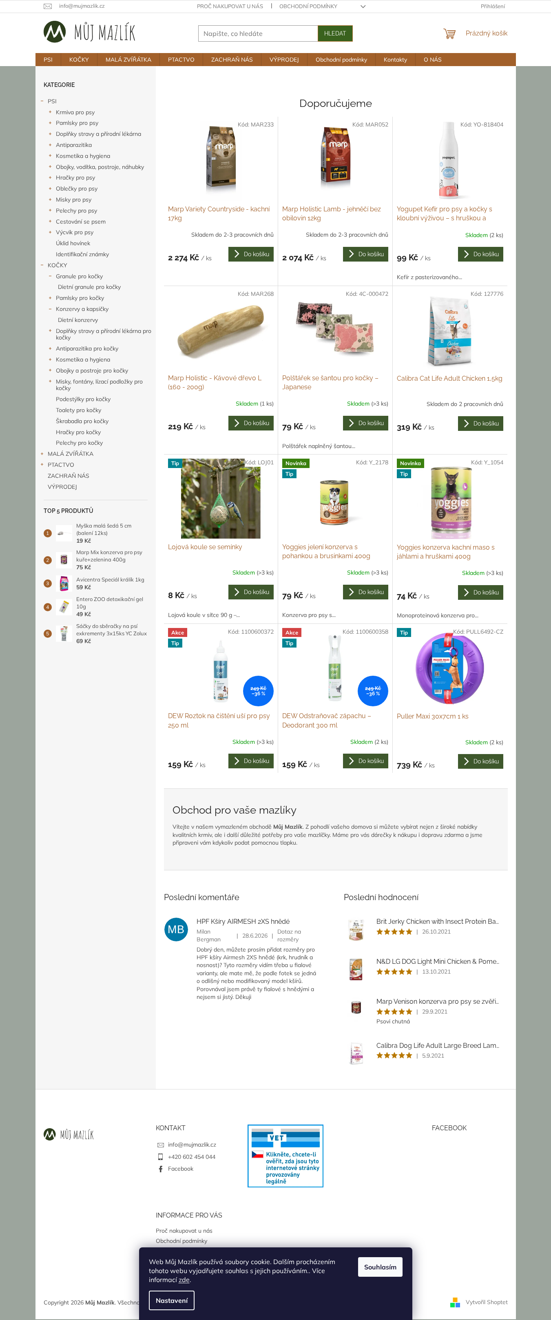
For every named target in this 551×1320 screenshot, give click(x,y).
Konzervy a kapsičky (82, 309)
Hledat (335, 33)
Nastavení (172, 1300)
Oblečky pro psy (76, 188)
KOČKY (57, 265)
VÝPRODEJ (62, 486)
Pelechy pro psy (76, 210)
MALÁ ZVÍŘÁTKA (70, 453)
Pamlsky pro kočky (80, 298)
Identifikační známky (82, 254)
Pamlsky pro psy (77, 122)
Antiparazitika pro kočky (87, 348)
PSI (52, 101)
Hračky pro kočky (78, 432)
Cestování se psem (81, 221)
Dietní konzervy (78, 320)
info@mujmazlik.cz (192, 1144)
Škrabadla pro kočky (82, 421)
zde (184, 1280)
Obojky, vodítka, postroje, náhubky (100, 167)
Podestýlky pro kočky (83, 399)
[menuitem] (48, 59)
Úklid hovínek (73, 243)
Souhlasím (380, 1267)
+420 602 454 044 (191, 1156)
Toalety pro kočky (78, 410)
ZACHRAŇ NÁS (68, 475)
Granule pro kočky (79, 276)
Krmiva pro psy (75, 112)
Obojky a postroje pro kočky (92, 370)
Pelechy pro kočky (79, 442)
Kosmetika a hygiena (83, 156)
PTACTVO (61, 464)
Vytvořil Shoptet (487, 1302)
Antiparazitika (74, 145)
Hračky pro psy (75, 177)
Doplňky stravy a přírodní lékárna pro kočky (103, 334)
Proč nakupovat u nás (230, 6)
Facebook (180, 1168)
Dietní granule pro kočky (89, 287)
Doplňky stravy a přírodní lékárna (98, 134)
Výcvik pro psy (74, 232)
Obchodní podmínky (308, 6)
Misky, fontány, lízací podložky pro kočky (99, 385)
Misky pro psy (73, 199)
